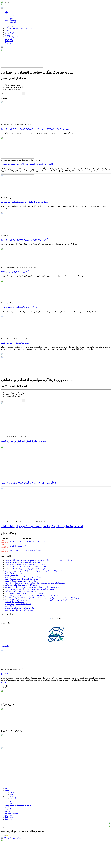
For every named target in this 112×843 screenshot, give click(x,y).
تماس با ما (9, 41)
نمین (11, 24)
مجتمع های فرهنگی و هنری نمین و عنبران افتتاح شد (23, 562)
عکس (12, 16)
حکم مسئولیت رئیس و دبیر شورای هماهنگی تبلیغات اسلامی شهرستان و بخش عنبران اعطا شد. (39, 600)
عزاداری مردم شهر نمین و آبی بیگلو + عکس (21, 581)
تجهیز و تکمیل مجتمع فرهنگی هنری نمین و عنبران (27, 541)
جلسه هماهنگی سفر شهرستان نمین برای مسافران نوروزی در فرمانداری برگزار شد (35, 583)
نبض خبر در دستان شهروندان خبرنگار (18, 28)
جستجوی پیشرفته (11, 37)
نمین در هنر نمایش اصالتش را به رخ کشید (23, 440)
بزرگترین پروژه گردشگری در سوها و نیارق (19, 307)
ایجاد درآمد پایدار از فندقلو (18, 546)
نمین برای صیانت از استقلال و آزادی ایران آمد (21, 591)
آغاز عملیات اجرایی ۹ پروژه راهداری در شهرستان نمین (24, 239)
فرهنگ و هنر (9, 32)
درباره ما (8, 43)
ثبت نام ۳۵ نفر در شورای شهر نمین (18, 604)
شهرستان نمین (10, 20)
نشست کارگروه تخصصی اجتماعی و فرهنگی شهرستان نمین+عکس (29, 589)
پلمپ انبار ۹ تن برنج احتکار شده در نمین (19, 610)
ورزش (7, 34)
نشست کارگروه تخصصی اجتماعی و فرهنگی (21, 585)
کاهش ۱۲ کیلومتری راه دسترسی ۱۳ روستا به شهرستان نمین (27, 164)
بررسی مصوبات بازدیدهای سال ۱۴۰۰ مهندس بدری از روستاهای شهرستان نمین (35, 128)
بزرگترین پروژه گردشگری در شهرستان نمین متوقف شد (25, 202)
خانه (6, 12)
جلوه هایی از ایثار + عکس (14, 602)
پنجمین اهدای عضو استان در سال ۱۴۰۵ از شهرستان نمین (25, 564)
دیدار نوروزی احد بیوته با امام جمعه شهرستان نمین (28, 482)
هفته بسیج (4, 674)
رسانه (7, 14)
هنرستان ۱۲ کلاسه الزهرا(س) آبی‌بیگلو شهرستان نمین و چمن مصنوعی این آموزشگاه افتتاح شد (39, 560)
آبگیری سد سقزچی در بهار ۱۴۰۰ (15, 271)
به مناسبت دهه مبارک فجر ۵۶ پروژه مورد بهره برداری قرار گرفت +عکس (31, 595)
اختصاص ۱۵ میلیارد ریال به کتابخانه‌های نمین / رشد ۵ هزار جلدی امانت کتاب (42, 526)
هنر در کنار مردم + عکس (14, 573)
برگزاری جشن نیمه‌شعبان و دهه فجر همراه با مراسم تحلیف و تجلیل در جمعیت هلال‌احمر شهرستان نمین (42, 597)
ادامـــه (3, 682)
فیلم (11, 18)
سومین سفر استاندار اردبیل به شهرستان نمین (21, 579)
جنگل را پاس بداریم (12, 575)
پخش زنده (8, 39)
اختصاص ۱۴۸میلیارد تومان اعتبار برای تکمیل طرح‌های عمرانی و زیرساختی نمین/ (34, 571)
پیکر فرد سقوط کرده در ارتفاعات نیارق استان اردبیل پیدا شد (27, 568)
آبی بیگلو (13, 22)
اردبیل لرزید (9, 606)
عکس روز (5, 646)
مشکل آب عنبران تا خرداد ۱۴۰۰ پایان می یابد (25, 550)
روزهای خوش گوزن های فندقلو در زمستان (20, 608)
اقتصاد (7, 30)
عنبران (12, 26)
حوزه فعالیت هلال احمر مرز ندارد (15, 343)
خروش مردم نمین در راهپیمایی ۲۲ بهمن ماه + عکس (24, 593)
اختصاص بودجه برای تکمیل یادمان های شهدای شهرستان (25, 566)
